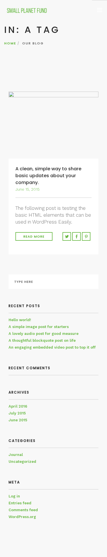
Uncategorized (22, 461)
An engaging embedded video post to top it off (52, 347)
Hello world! (20, 320)
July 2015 (17, 413)
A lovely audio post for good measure (43, 333)
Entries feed (20, 503)
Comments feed (23, 510)
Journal (16, 455)
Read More (34, 236)
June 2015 (18, 420)
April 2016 (18, 406)
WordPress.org (22, 517)
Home (10, 43)
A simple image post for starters (39, 327)
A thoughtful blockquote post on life (42, 340)
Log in (14, 496)
